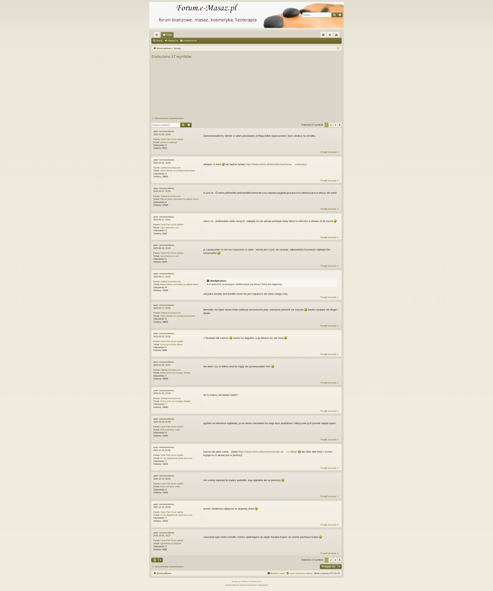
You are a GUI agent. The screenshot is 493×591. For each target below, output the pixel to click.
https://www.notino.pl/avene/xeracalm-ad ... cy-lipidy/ (267, 451)
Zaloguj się (173, 40)
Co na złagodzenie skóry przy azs (176, 458)
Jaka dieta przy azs (169, 227)
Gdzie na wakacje (168, 142)
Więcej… (157, 35)
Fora (169, 34)
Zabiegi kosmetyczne (171, 168)
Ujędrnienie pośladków (170, 543)
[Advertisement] (266, 88)
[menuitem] (323, 35)
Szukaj (159, 40)
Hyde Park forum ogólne (172, 139)
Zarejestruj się (190, 40)
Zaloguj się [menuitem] (331, 35)
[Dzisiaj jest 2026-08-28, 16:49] (338, 48)
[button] (340, 125)
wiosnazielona (166, 131)
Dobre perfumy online (170, 430)
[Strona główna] (246, 15)
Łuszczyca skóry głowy (171, 344)
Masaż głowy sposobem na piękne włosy (179, 199)
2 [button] (331, 125)
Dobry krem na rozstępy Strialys (175, 373)
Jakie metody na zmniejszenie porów (177, 170)
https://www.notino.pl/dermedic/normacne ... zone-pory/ (276, 164)
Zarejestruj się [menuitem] (337, 35)
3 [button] (335, 125)
